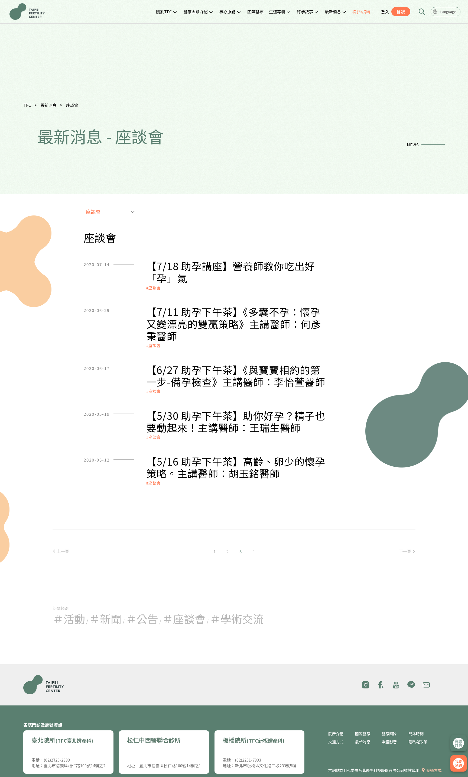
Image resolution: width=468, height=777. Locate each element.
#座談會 (153, 288)
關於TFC (164, 11)
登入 (385, 12)
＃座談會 (184, 619)
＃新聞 (105, 619)
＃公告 (142, 619)
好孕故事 (305, 11)
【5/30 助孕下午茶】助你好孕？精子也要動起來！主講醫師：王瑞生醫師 (235, 422)
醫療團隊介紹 (195, 11)
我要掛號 (458, 763)
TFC (27, 105)
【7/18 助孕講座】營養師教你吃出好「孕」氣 (230, 272)
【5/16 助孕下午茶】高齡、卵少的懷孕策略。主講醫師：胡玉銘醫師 (235, 467)
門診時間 (416, 733)
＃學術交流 (237, 619)
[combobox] (445, 11)
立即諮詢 (458, 743)
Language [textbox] (448, 11)
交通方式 (335, 741)
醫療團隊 (389, 733)
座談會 (72, 105)
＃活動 (69, 619)
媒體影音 (389, 741)
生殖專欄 (277, 11)
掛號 (401, 12)
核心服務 (227, 11)
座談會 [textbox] (93, 211)
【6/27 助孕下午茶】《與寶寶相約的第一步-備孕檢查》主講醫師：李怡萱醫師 (235, 376)
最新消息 (333, 11)
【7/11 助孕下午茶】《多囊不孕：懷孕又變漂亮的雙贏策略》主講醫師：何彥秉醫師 (233, 324)
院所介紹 (335, 733)
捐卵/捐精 (361, 12)
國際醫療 (255, 12)
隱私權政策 (417, 741)
